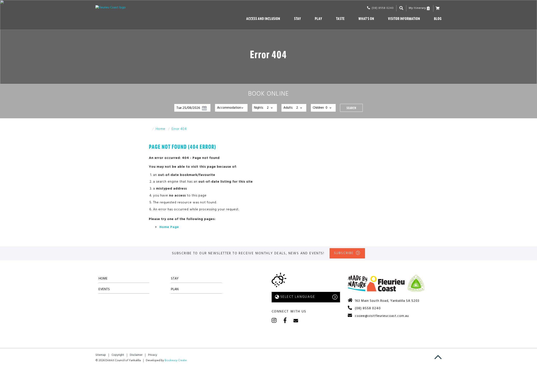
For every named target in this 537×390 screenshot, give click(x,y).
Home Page (169, 227)
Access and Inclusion (263, 18)
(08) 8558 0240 (383, 8)
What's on (366, 18)
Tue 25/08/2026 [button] (188, 108)
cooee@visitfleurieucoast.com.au (382, 316)
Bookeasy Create (176, 360)
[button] (351, 108)
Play (318, 18)
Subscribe (344, 253)
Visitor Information (404, 18)
